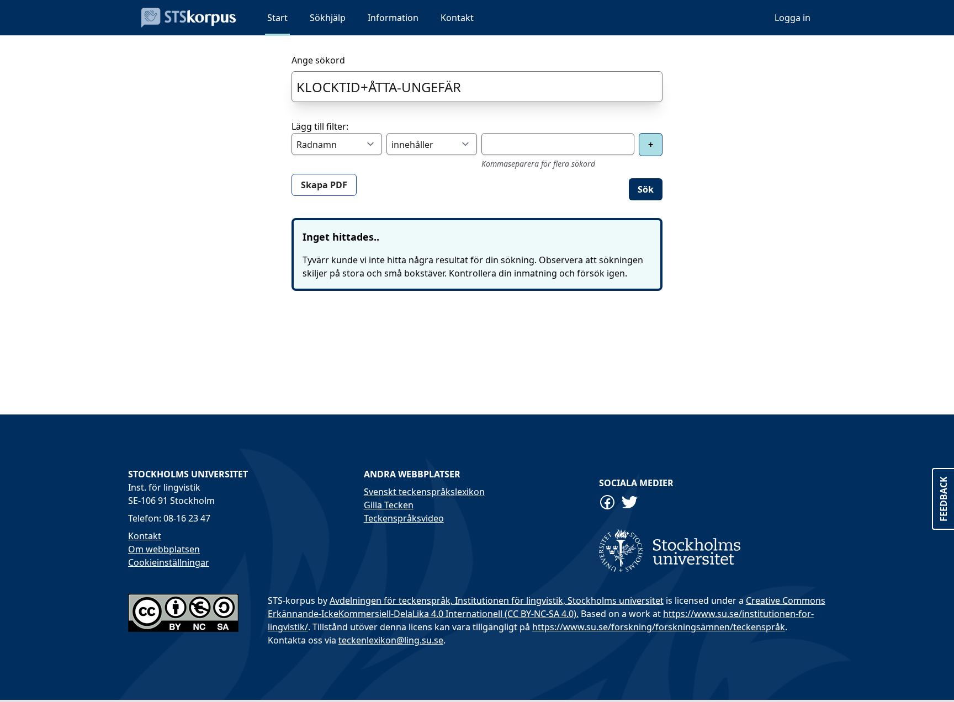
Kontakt (144, 536)
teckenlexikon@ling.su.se (390, 640)
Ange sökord (318, 60)
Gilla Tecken (389, 505)
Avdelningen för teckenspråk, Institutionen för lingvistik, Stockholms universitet (497, 600)
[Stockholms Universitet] (712, 550)
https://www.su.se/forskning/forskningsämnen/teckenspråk (658, 627)
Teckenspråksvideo (404, 518)
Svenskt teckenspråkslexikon (424, 492)
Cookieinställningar (168, 562)
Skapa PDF (324, 185)
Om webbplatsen (164, 549)
